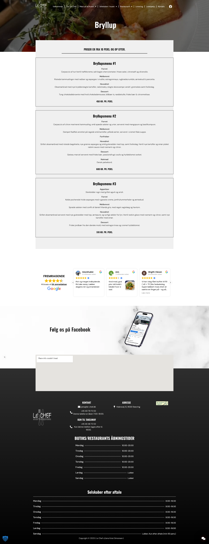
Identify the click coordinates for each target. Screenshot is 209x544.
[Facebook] (170, 6)
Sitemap (127, 538)
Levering (139, 6)
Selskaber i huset (107, 6)
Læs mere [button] (113, 293)
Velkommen (58, 6)
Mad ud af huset (87, 6)
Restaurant (125, 6)
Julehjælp (150, 6)
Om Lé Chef (71, 6)
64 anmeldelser (59, 284)
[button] (170, 282)
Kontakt (161, 6)
